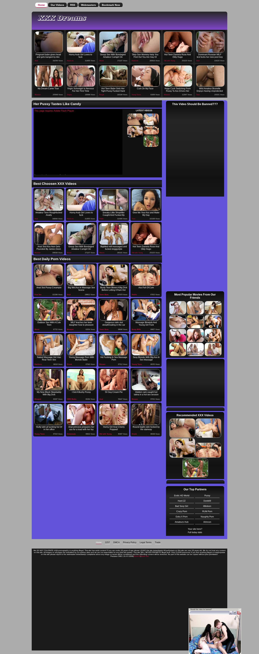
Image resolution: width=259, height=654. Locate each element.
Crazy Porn (181, 511)
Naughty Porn (207, 516)
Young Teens (136, 95)
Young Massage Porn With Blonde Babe (81, 358)
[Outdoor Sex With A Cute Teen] (49, 309)
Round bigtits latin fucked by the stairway (146, 428)
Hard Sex (145, 556)
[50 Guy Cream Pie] (113, 379)
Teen (198, 95)
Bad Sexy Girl (181, 506)
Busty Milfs (136, 329)
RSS (72, 5)
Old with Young (169, 61)
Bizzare (102, 364)
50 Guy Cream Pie (114, 392)
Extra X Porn (182, 516)
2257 (107, 542)
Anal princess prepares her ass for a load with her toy (81, 428)
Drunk (69, 364)
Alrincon (207, 522)
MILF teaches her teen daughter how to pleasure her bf (81, 324)
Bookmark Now (111, 5)
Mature (101, 253)
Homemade (71, 434)
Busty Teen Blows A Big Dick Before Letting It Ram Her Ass (113, 289)
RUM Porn (207, 511)
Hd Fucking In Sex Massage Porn (113, 358)
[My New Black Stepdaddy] (49, 379)
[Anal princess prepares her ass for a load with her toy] (81, 414)
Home (41, 5)
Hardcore (70, 61)
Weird (101, 61)
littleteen (207, 506)
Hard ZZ (182, 501)
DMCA (116, 542)
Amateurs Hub (182, 522)
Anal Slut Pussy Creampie (48, 287)
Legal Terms (146, 542)
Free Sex (38, 294)
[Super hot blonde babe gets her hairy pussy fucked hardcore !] (81, 379)
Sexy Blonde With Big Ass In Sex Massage (146, 358)
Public (101, 219)
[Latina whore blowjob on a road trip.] (113, 309)
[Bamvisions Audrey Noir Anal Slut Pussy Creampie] (49, 275)
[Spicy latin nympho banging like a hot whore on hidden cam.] (146, 379)
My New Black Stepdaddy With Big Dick (49, 393)
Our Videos (57, 5)
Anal (36, 61)
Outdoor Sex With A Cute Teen (49, 323)
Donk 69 (137, 556)
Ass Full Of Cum (146, 287)
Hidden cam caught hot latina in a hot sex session (146, 393)
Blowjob (70, 329)
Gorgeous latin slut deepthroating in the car (113, 323)
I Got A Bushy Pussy (81, 392)
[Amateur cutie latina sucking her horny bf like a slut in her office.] (49, 414)
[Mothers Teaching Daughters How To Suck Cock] (81, 309)
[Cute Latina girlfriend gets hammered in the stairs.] (146, 414)
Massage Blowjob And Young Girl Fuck (146, 323)
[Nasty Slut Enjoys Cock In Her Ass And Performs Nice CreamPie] (146, 275)
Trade (158, 542)
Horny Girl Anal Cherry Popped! (114, 428)
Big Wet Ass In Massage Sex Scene (81, 288)
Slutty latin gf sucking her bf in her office (49, 428)
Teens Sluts (104, 294)
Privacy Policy (129, 542)
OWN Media (71, 399)
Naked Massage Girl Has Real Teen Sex (49, 358)
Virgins (69, 95)
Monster (38, 95)
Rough (101, 95)
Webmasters (88, 5)
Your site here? (195, 529)
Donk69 (207, 501)
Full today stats (195, 532)
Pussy (207, 495)
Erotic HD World (181, 495)
